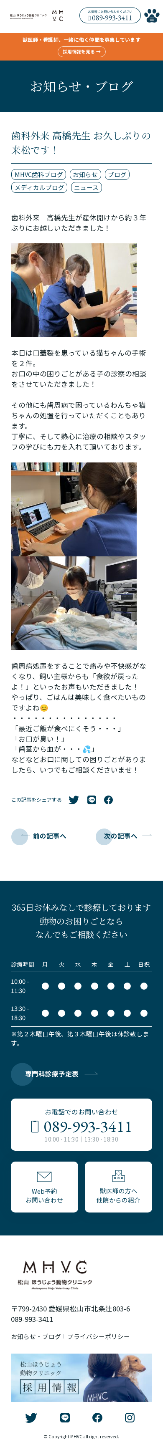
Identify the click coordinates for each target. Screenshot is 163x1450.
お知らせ (85, 174)
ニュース (86, 187)
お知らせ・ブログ (36, 1336)
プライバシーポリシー (98, 1336)
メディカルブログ (39, 187)
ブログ (117, 174)
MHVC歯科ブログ (39, 174)
